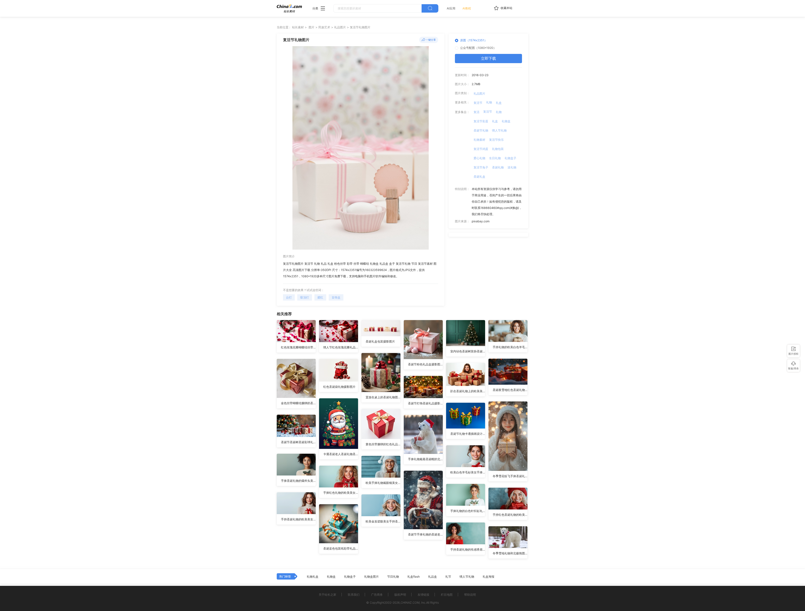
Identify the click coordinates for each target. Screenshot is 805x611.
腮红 (320, 297)
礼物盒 (506, 121)
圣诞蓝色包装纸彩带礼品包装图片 (340, 548)
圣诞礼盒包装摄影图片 (380, 341)
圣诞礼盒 (479, 176)
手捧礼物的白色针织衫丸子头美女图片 (467, 511)
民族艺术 (324, 27)
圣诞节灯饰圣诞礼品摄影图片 (425, 403)
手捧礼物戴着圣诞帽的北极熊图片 (425, 459)
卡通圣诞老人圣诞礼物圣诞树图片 (340, 454)
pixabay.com (480, 221)
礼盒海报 (488, 576)
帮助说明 (470, 594)
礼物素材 (479, 139)
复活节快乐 (496, 139)
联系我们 (354, 594)
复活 (476, 112)
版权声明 (400, 594)
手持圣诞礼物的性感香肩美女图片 (467, 549)
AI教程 (466, 8)
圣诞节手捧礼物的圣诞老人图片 (425, 534)
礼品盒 (432, 576)
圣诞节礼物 (481, 130)
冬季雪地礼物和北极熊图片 (510, 553)
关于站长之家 (327, 594)
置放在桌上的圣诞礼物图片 (383, 397)
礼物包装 (498, 149)
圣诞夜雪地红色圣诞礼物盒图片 (510, 390)
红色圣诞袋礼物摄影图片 (339, 386)
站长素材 (298, 27)
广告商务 (377, 594)
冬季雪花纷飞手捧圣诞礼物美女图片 (510, 476)
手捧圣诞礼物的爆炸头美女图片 (298, 480)
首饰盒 (336, 297)
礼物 (489, 102)
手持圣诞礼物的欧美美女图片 (298, 519)
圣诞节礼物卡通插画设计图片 (467, 433)
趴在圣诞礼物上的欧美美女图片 (467, 391)
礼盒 (499, 102)
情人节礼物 (499, 130)
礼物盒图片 (371, 576)
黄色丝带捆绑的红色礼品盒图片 (383, 444)
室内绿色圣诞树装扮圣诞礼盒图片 (467, 351)
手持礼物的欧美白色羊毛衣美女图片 (510, 347)
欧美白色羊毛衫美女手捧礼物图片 (467, 472)
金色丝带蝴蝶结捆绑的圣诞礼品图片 (298, 403)
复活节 (478, 102)
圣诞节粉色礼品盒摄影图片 (425, 364)
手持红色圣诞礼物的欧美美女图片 (510, 514)
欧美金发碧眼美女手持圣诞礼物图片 (383, 521)
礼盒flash (413, 576)
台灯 (289, 297)
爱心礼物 (479, 158)
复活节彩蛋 (481, 121)
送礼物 (512, 167)
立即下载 (488, 58)
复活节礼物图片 (360, 27)
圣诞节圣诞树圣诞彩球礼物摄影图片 (298, 442)
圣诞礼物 (498, 167)
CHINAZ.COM (410, 602)
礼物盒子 (510, 158)
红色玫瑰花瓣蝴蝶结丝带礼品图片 (298, 347)
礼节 (448, 576)
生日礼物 (495, 158)
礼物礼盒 (312, 576)
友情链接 (423, 594)
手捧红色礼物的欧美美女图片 (340, 492)
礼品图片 (340, 27)
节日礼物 (393, 576)
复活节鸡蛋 (481, 149)
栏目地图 (447, 594)
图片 (311, 27)
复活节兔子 (481, 167)
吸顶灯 (304, 297)
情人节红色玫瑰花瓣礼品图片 (340, 347)
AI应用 (451, 8)
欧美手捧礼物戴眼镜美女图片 (383, 483)
